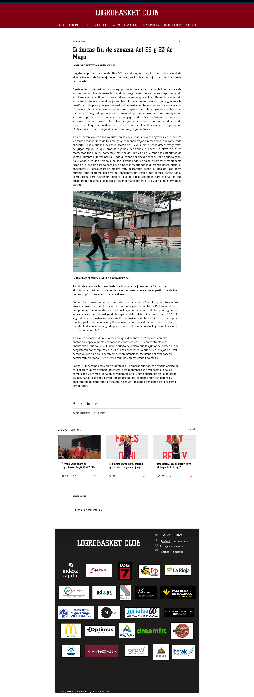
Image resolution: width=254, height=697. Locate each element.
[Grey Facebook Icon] (156, 540)
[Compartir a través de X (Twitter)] (81, 403)
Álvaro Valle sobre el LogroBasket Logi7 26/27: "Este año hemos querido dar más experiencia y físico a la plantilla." (79, 465)
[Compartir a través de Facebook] (74, 403)
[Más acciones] (179, 41)
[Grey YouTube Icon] (156, 550)
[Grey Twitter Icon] (156, 535)
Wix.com (105, 691)
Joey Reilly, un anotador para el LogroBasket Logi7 (174, 465)
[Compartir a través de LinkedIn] (88, 403)
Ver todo (192, 429)
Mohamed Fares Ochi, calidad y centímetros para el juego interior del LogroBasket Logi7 (127, 465)
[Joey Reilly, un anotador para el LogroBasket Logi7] (174, 447)
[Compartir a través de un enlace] (95, 403)
